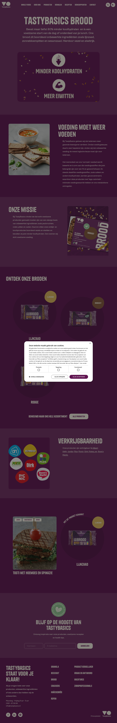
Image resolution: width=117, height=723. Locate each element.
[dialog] (58, 361)
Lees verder (83, 363)
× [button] (90, 343)
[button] (36, 377)
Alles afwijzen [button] (60, 377)
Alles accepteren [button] (79, 377)
